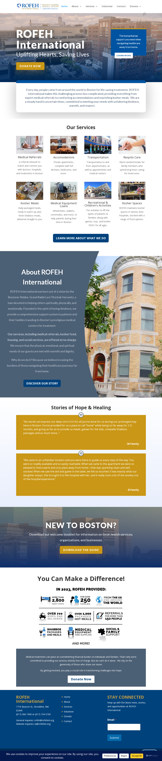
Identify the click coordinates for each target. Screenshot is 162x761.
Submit (114, 737)
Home (64, 6)
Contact (121, 6)
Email (111, 719)
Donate (134, 6)
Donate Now (30, 66)
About (75, 6)
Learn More (124, 55)
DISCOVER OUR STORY (42, 383)
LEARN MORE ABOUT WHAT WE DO (81, 238)
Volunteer (107, 6)
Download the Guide (81, 549)
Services (90, 6)
